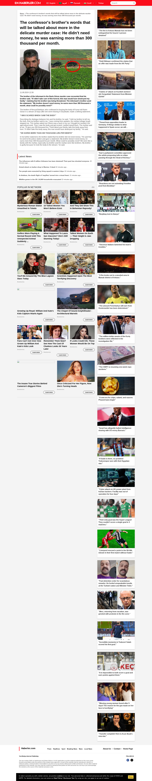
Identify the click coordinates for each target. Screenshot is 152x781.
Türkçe (101, 3)
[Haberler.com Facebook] (128, 761)
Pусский (76, 3)
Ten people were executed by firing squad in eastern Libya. (48, 171)
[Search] (134, 3)
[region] (76, 777)
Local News (88, 749)
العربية (64, 3)
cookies (60, 776)
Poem (49, 749)
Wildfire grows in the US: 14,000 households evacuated (46, 179)
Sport (63, 749)
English (52, 3)
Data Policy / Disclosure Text (64, 778)
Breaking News (72, 749)
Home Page (128, 749)
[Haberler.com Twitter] (132, 761)
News (81, 749)
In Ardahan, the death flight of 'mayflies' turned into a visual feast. (50, 175)
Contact (117, 749)
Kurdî (89, 3)
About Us (107, 749)
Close (131, 777)
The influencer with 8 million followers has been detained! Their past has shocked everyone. (55, 162)
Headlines (56, 749)
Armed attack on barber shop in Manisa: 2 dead (43, 167)
